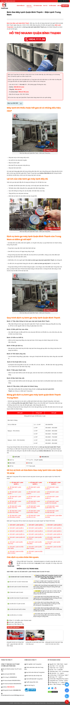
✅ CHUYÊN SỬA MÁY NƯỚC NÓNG (17, 609)
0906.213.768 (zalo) (23, 91)
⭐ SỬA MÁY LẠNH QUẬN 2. (35, 525)
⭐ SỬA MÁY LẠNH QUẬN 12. (53, 534)
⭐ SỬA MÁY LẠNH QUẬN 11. (35, 534)
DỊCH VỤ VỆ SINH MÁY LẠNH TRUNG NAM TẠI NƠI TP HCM (31, 571)
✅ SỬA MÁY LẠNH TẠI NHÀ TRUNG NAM (18, 586)
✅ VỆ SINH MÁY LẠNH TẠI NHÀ (15, 592)
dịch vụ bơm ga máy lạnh (42, 263)
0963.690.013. (11, 687)
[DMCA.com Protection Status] (53, 691)
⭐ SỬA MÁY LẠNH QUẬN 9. (53, 531)
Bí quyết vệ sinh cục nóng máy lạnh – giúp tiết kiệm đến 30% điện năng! (15, 644)
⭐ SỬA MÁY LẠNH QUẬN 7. (16, 531)
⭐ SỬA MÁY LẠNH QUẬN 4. (16, 528)
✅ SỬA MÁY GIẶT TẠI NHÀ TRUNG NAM (18, 581)
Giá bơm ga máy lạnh (14, 401)
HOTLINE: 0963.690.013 (63, 1)
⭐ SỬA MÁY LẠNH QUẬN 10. (16, 534)
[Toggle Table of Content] (20, 103)
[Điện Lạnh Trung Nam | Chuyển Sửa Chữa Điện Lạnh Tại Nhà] (8, 5)
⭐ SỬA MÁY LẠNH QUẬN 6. (53, 528)
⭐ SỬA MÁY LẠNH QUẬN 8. (35, 531)
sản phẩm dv (21, 5)
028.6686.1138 (17, 690)
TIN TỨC (45, 5)
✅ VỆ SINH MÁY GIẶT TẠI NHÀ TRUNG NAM (20, 576)
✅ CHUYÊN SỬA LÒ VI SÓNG (15, 615)
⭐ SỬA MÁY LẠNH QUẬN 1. (16, 525)
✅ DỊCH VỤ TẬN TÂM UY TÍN (15, 624)
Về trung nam (37, 5)
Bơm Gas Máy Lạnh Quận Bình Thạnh (18, 23)
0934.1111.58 (18, 89)
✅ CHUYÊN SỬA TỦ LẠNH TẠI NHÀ (16, 603)
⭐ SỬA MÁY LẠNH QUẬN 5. (35, 528)
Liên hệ (59, 5)
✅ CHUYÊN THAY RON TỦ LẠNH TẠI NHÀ (18, 598)
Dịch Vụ (29, 5)
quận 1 (34, 266)
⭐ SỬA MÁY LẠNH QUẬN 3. (53, 525)
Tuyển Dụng (52, 5)
